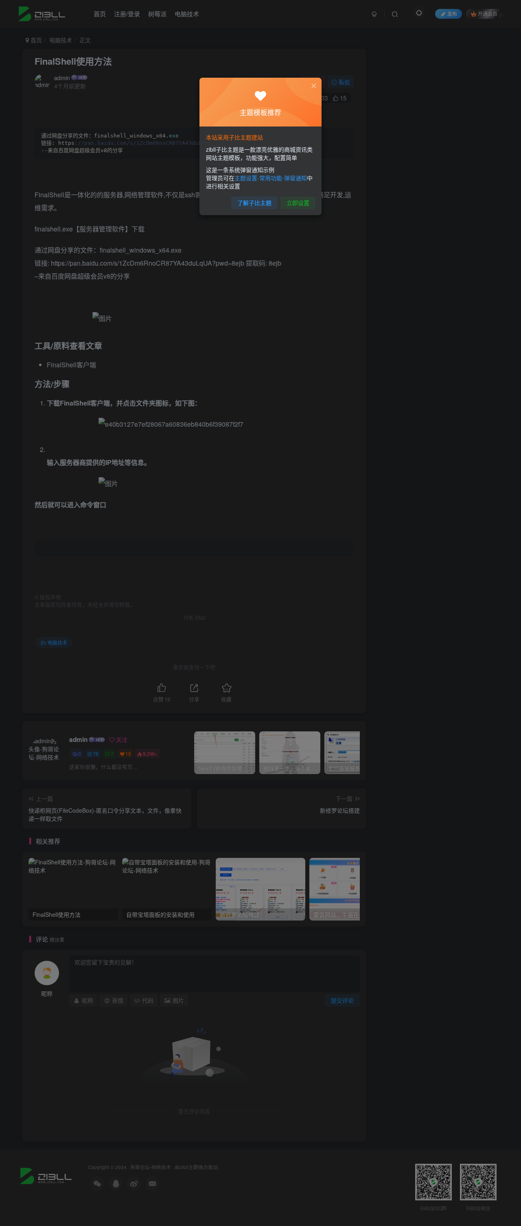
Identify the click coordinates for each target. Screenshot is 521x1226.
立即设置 (298, 203)
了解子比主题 (254, 203)
